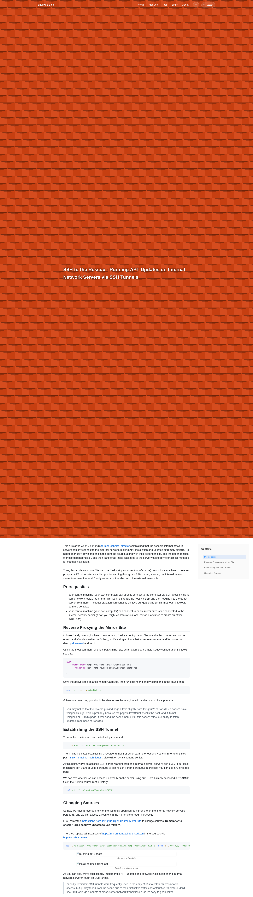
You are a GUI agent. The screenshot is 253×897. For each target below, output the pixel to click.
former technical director (115, 545)
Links (175, 5)
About (185, 5)
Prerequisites (210, 557)
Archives (153, 5)
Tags (164, 5)
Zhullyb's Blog (46, 5)
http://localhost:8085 (75, 837)
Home (141, 5)
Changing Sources (212, 573)
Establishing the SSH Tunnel (217, 567)
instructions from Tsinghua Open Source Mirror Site (111, 821)
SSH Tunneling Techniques (85, 757)
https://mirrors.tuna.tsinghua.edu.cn (123, 833)
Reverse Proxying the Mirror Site (219, 562)
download (78, 643)
